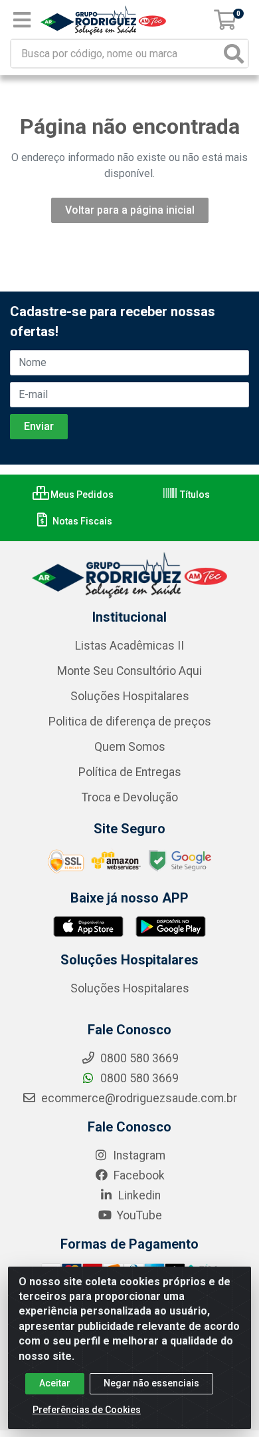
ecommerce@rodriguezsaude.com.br (138, 1098)
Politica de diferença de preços (129, 721)
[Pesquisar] (234, 53)
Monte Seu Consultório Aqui (129, 671)
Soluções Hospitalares (129, 696)
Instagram (137, 1155)
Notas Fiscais (81, 521)
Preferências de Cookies (87, 1409)
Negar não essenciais (151, 1383)
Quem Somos (129, 746)
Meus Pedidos (81, 494)
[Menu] (22, 20)
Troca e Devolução (130, 797)
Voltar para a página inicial (130, 210)
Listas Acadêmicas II (129, 645)
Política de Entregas (129, 772)
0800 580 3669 (138, 1078)
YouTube (138, 1215)
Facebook (138, 1175)
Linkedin (138, 1195)
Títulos (194, 494)
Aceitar (54, 1383)
